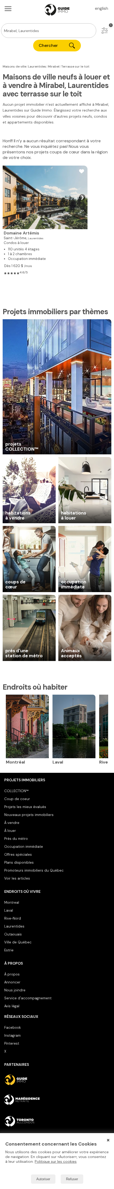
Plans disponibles (19, 862)
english (101, 8)
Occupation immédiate (23, 846)
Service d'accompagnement (27, 998)
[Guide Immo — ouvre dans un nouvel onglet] (57, 1079)
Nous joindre (14, 990)
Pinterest (11, 1043)
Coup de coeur (17, 799)
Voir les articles (17, 878)
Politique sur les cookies (56, 1161)
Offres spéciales (18, 854)
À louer (10, 830)
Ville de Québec (18, 942)
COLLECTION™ (16, 791)
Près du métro (16, 838)
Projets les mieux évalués (25, 807)
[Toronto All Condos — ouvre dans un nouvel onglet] (57, 1121)
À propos (12, 974)
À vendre (11, 822)
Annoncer (12, 982)
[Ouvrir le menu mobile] (8, 8)
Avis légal (11, 1006)
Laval (8, 910)
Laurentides (14, 926)
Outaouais (13, 934)
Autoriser (43, 1179)
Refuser (72, 1179)
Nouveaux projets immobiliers (29, 815)
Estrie (9, 950)
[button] (104, 30)
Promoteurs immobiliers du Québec (34, 870)
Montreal (11, 902)
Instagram (12, 1035)
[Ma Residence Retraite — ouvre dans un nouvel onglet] (57, 1100)
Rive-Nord (12, 918)
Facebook (12, 1027)
